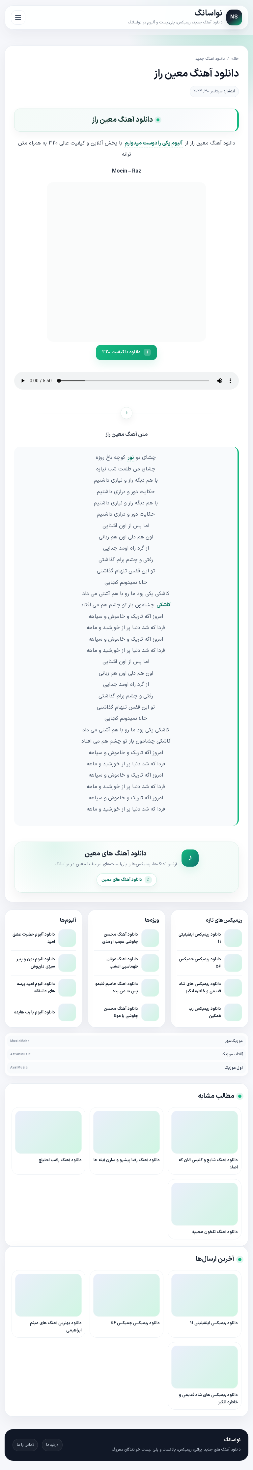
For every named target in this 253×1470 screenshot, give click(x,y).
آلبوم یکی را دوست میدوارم (154, 143)
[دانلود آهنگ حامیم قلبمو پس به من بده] (150, 988)
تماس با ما (25, 1445)
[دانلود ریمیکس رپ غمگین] (233, 1012)
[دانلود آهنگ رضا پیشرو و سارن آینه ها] (126, 1132)
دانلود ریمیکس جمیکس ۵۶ (135, 1323)
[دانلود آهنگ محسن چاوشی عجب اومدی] (150, 938)
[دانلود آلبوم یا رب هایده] (67, 1012)
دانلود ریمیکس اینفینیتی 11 (214, 1323)
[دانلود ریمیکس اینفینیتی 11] (233, 938)
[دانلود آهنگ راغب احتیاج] (48, 1132)
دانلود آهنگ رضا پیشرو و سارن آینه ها (127, 1160)
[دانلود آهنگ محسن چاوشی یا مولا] (150, 1012)
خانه (235, 59)
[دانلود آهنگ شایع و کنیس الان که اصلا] (204, 1132)
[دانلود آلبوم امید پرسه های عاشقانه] (67, 988)
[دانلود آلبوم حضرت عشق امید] (67, 938)
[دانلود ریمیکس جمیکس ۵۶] (233, 963)
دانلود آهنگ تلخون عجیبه (215, 1232)
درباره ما (52, 1445)
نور (130, 458)
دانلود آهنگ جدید (210, 59)
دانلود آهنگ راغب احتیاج (60, 1160)
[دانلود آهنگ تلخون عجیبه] (204, 1204)
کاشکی (163, 605)
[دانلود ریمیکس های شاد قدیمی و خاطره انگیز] (233, 988)
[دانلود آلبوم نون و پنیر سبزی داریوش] (67, 963)
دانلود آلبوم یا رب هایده (34, 1012)
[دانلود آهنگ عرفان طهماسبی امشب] (150, 963)
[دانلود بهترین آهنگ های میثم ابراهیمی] (48, 1295)
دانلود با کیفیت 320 (121, 352)
